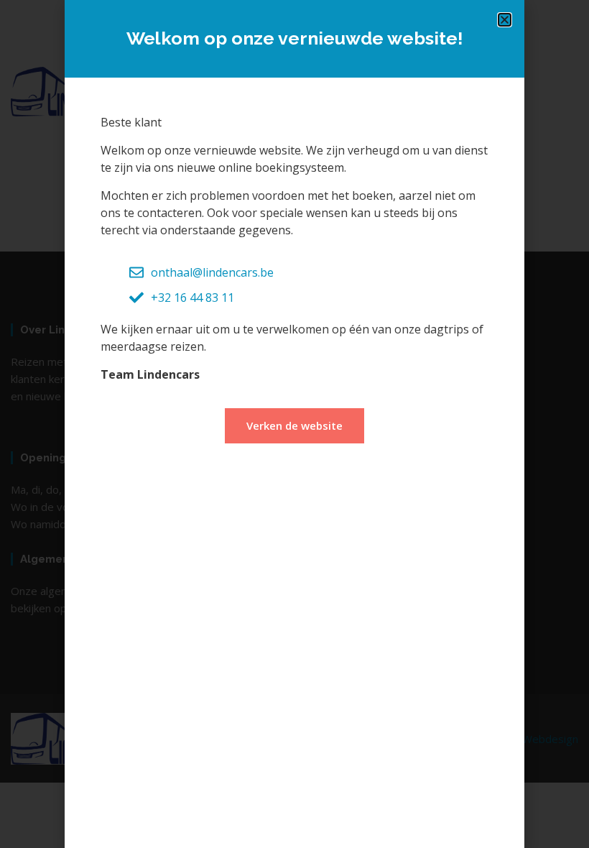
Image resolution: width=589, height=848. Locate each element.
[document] (294, 424)
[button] (504, 19)
